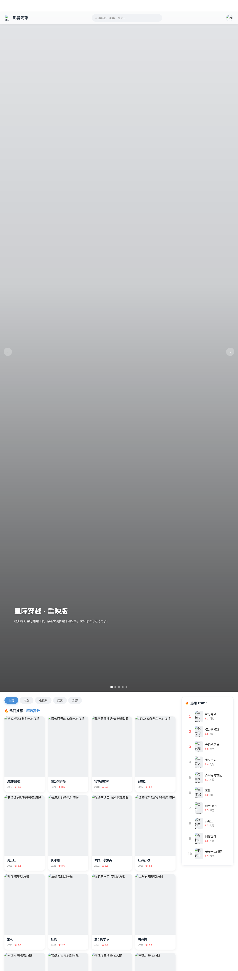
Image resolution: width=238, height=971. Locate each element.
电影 (26, 700)
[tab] (111, 687)
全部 (11, 700)
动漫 (75, 700)
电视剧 (43, 700)
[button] (229, 18)
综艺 (60, 700)
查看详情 (16, 771)
